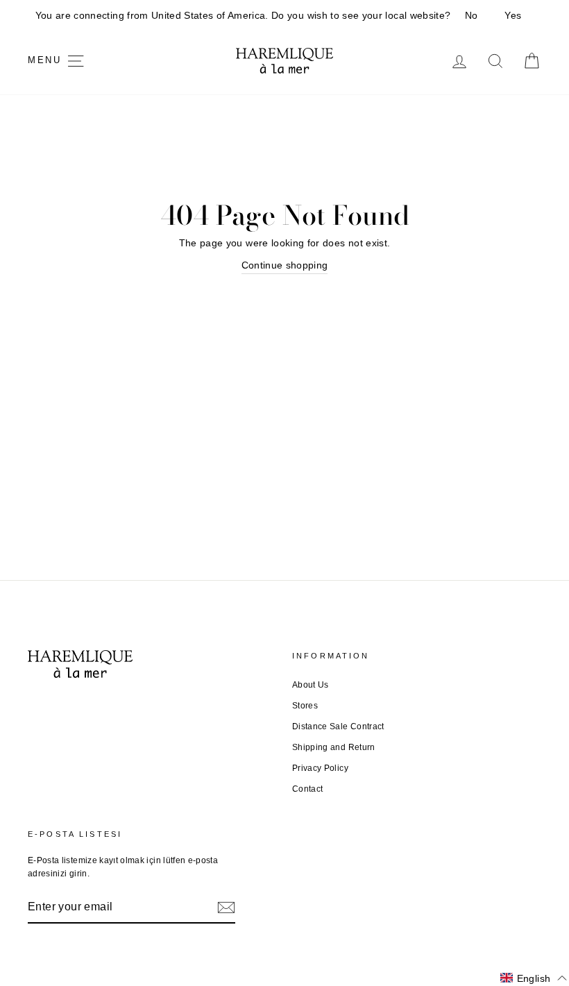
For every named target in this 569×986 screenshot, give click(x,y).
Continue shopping (284, 265)
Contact (307, 789)
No (471, 15)
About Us (310, 685)
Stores (305, 706)
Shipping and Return (333, 747)
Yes (512, 15)
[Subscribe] (226, 907)
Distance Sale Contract (338, 726)
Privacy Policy (320, 768)
